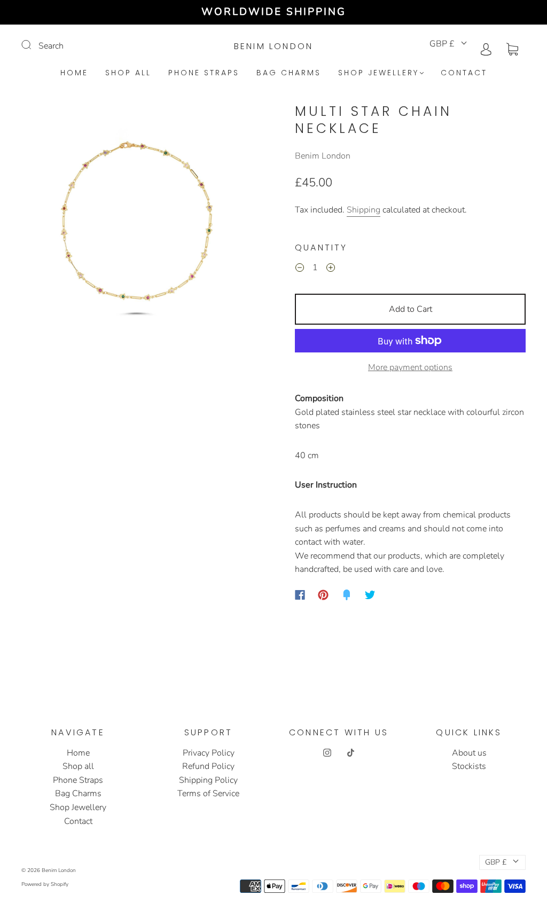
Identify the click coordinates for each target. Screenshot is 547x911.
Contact (464, 73)
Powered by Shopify (44, 884)
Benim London (273, 46)
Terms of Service (208, 793)
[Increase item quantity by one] (330, 269)
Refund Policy (208, 766)
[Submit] (33, 45)
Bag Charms (288, 73)
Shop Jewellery (378, 73)
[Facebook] (299, 595)
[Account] (486, 48)
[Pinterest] (323, 595)
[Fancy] (346, 595)
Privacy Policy (209, 753)
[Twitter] (370, 595)
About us (469, 753)
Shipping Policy (208, 780)
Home (74, 73)
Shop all (128, 73)
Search (51, 46)
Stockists (469, 766)
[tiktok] (350, 753)
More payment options (410, 367)
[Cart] (512, 48)
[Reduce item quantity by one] (299, 269)
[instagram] (327, 753)
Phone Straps (203, 73)
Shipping (363, 210)
